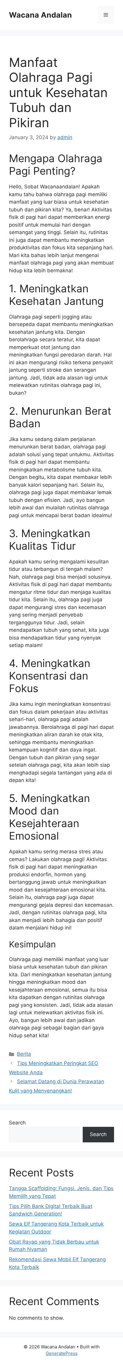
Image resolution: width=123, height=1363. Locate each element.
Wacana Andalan (40, 14)
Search (17, 1123)
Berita (24, 1054)
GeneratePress (62, 1353)
